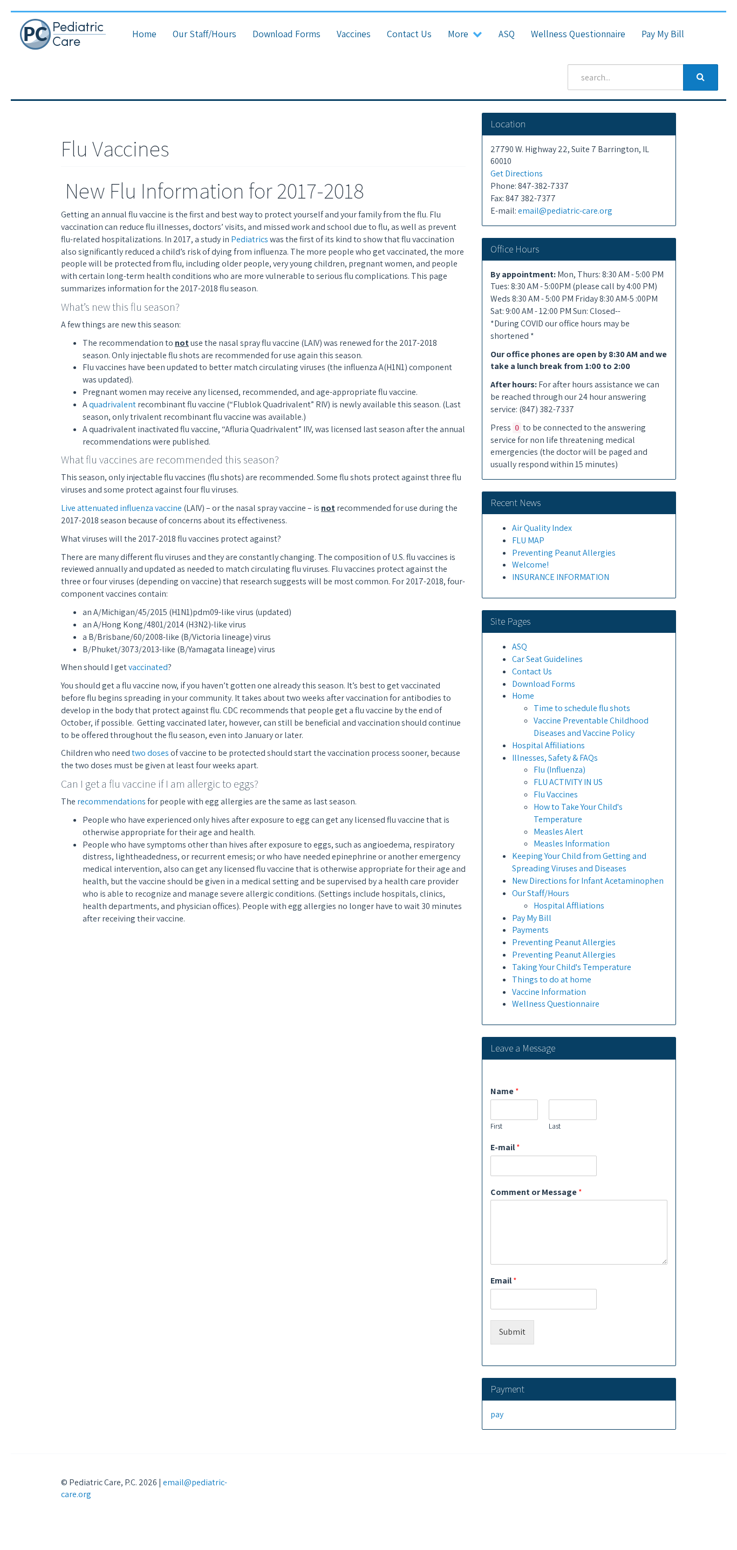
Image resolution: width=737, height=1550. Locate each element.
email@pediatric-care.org (565, 210)
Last (555, 1126)
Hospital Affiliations (548, 745)
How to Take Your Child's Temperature (578, 813)
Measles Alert (558, 831)
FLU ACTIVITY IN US (568, 782)
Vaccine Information (549, 992)
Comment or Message (536, 1192)
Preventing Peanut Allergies (564, 552)
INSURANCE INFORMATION (560, 577)
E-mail (505, 1147)
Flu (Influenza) (559, 769)
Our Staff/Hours (204, 34)
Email (503, 1280)
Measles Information (572, 843)
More (460, 34)
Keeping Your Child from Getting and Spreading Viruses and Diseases (579, 862)
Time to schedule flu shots (582, 708)
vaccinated (148, 667)
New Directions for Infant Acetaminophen (588, 880)
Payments (530, 930)
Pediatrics (249, 239)
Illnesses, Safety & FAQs (555, 757)
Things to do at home (551, 979)
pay (496, 1414)
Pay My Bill (663, 34)
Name (504, 1091)
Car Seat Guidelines (547, 659)
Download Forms (286, 34)
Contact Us (409, 34)
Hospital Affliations (569, 905)
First (496, 1126)
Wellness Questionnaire (578, 34)
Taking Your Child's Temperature (571, 967)
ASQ (507, 34)
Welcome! (530, 564)
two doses (150, 753)
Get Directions (516, 173)
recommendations (111, 801)
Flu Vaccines (556, 794)
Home (144, 34)
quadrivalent (112, 404)
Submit (512, 1331)
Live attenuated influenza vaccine (121, 508)
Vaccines (354, 34)
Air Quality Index (542, 528)
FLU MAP (528, 540)
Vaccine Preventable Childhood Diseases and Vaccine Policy (591, 727)
